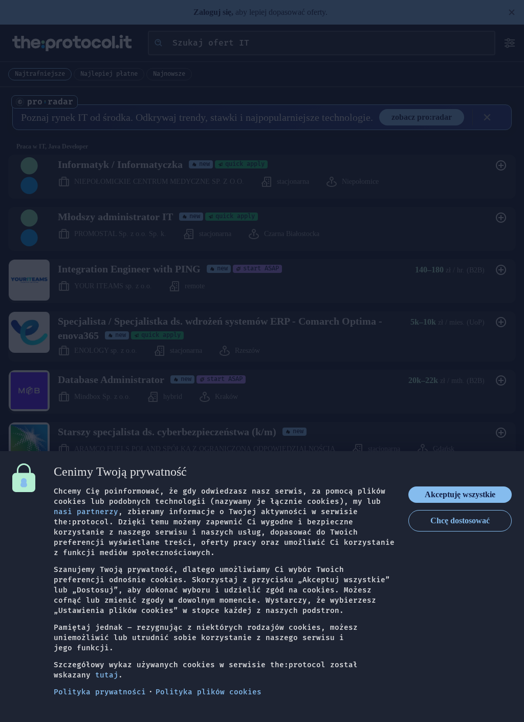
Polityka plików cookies (208, 692)
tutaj (106, 675)
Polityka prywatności (100, 692)
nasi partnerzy (86, 511)
